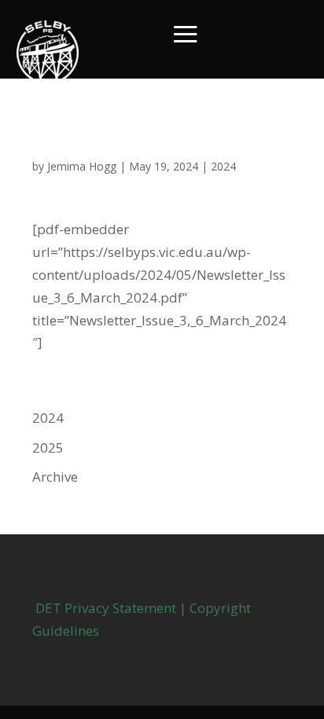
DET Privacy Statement (104, 608)
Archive (55, 477)
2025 (48, 447)
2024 (223, 166)
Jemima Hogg (81, 166)
